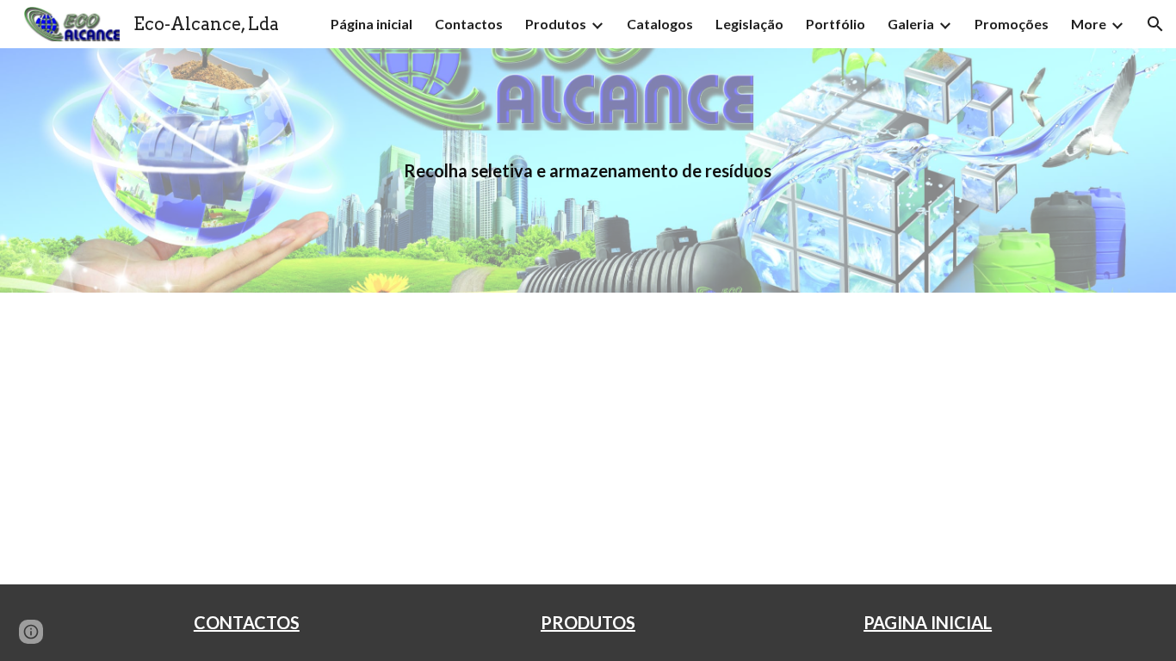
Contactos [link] (469, 23)
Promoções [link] (1012, 23)
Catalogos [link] (660, 23)
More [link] (1088, 23)
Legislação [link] (749, 23)
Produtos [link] (555, 23)
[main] (588, 170)
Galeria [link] (911, 23)
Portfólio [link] (835, 23)
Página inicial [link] (371, 23)
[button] (1155, 24)
